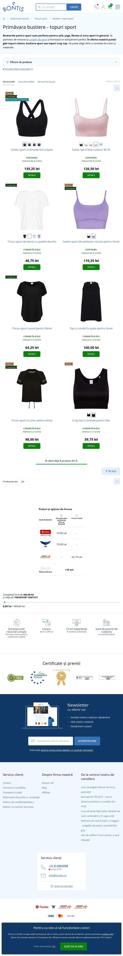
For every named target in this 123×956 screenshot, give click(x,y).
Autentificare (87, 741)
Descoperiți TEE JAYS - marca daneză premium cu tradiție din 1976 (98, 801)
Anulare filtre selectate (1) (19, 68)
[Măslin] (34, 144)
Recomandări (9, 81)
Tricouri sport (40, 18)
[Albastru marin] (39, 144)
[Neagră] (24, 144)
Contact (7, 782)
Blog (44, 787)
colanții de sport (38, 39)
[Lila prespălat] (86, 144)
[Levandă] (39, 236)
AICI (53, 946)
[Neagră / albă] (88, 415)
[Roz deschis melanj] (95, 144)
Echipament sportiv (19, 18)
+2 (101, 144)
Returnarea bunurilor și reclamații (21, 797)
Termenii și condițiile (14, 787)
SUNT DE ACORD (73, 946)
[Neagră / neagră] (93, 415)
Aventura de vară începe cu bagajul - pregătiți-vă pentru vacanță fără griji (100, 825)
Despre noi (48, 782)
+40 (58, 866)
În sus (112, 471)
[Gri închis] (29, 144)
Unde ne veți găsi (63, 886)
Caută (74, 7)
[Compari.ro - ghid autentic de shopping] (15, 677)
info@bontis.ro (58, 875)
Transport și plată (12, 792)
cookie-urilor (108, 934)
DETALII (32, 175)
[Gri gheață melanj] (91, 144)
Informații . (61, 750)
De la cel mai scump (46, 81)
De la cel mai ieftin (26, 81)
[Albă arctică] (29, 236)
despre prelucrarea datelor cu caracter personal (67, 750)
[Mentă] (34, 236)
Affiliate (46, 792)
